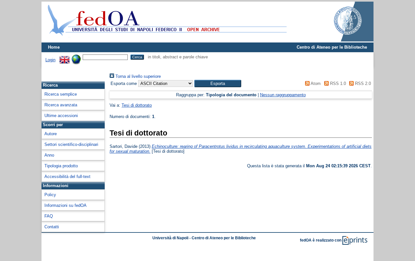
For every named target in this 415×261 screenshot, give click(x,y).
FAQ (48, 216)
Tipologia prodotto (61, 165)
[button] (217, 83)
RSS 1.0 (337, 83)
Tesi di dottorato (137, 105)
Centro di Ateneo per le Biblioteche (332, 47)
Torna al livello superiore (137, 76)
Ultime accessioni (61, 115)
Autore (50, 133)
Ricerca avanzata (60, 104)
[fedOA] (166, 39)
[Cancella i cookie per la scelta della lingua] (76, 56)
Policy (50, 194)
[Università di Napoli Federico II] (341, 40)
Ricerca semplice (60, 94)
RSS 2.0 (362, 83)
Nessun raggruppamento (283, 94)
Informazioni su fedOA (65, 205)
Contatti (51, 226)
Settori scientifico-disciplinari (71, 144)
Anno (49, 155)
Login (50, 59)
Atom (315, 83)
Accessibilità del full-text (67, 176)
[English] (64, 56)
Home (54, 47)
